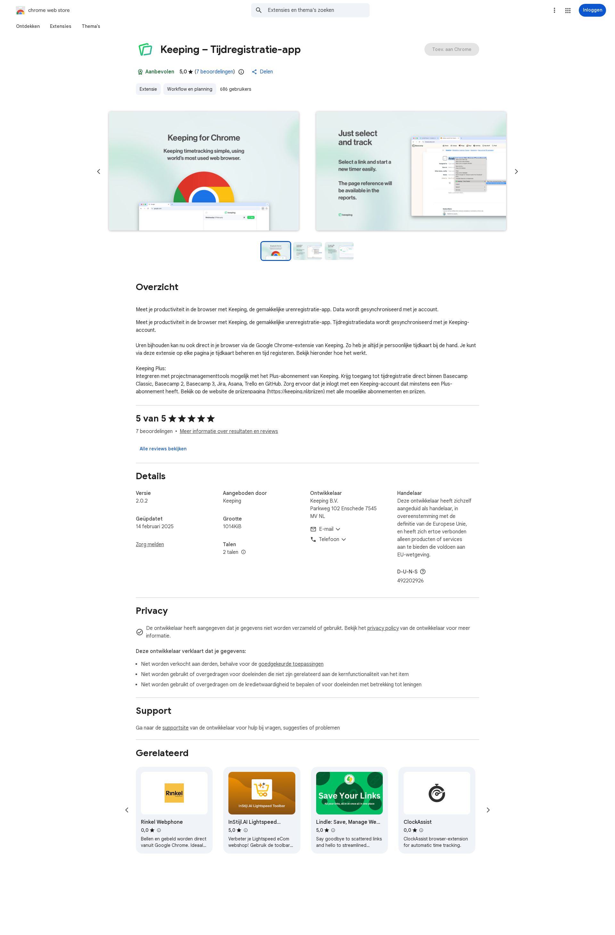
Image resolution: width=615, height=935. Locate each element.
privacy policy (383, 628)
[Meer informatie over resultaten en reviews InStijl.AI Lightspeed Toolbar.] (245, 830)
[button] (568, 10)
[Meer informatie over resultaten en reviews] (423, 571)
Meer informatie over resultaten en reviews (229, 431)
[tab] (28, 26)
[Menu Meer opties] (554, 10)
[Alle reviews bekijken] (163, 448)
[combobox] (319, 10)
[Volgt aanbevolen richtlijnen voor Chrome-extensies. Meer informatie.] (140, 71)
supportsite (175, 728)
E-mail (326, 529)
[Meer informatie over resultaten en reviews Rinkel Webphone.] (158, 830)
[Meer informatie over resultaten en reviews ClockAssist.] (421, 830)
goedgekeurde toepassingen (291, 664)
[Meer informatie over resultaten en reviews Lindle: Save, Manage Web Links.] (333, 830)
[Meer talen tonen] (243, 552)
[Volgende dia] (516, 171)
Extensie (148, 89)
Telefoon (329, 539)
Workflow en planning (189, 89)
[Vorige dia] (98, 171)
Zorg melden (150, 544)
